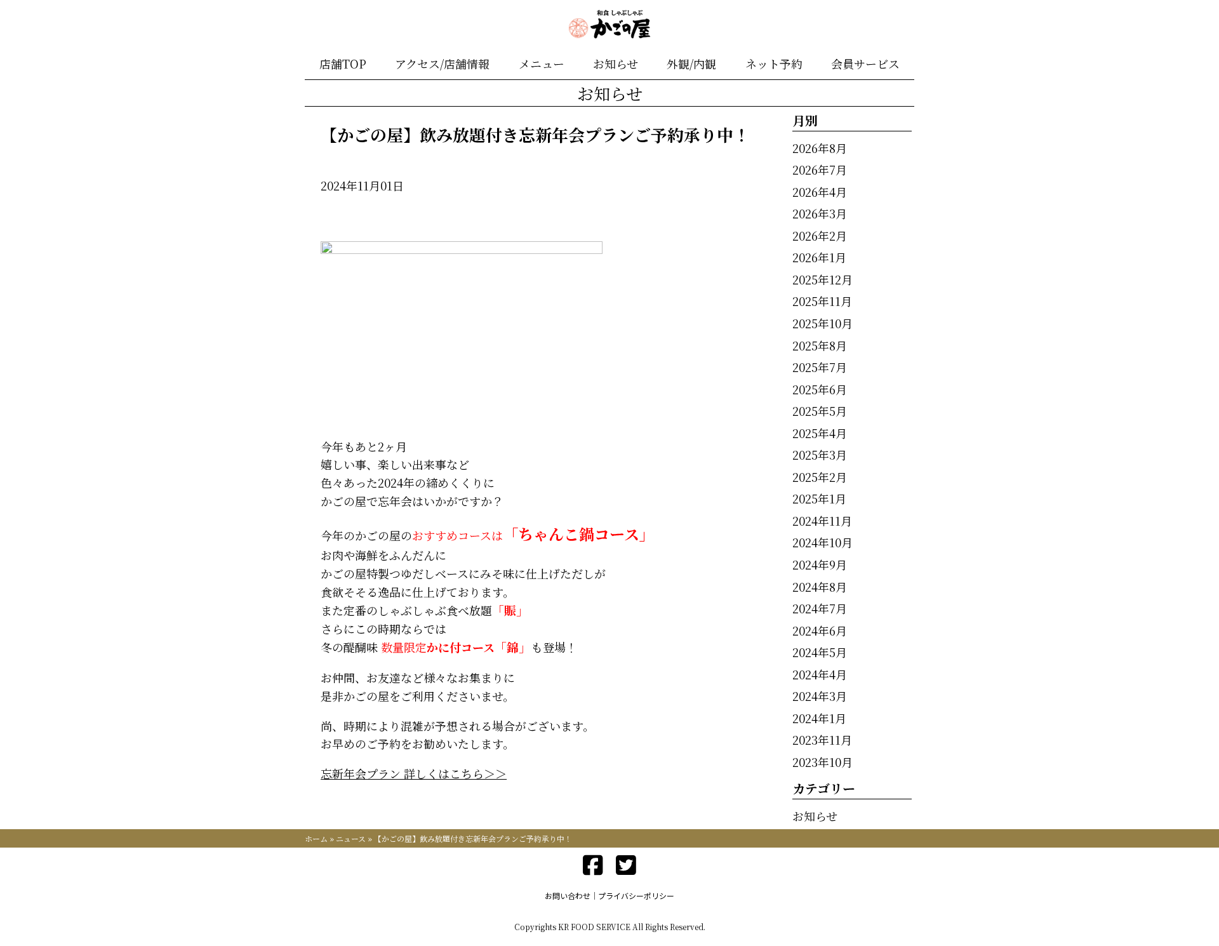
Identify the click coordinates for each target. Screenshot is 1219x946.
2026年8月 (819, 148)
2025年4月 (819, 433)
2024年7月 (819, 608)
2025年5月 (819, 411)
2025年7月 (819, 367)
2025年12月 (822, 279)
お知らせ (615, 63)
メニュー (541, 63)
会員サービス (865, 63)
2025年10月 (822, 323)
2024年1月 (819, 718)
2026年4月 (819, 191)
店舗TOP (342, 63)
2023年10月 (822, 762)
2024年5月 (819, 652)
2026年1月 (819, 257)
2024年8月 (819, 586)
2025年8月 (819, 345)
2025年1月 (819, 498)
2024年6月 (819, 630)
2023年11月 (822, 739)
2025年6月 (819, 389)
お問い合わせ (567, 895)
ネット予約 (774, 63)
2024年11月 (822, 520)
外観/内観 (691, 63)
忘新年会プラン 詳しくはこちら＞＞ (414, 773)
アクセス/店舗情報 (442, 63)
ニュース (351, 838)
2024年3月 (819, 696)
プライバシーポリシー (636, 895)
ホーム (316, 838)
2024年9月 (819, 564)
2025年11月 (822, 301)
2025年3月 (819, 454)
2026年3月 (819, 213)
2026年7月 (819, 169)
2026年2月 (819, 235)
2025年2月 (819, 477)
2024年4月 (819, 674)
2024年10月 (822, 542)
